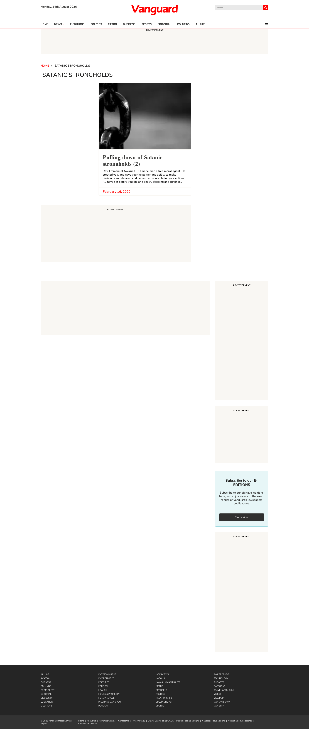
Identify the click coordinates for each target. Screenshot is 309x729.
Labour (160, 678)
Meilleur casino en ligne (187, 720)
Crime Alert (47, 690)
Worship (219, 705)
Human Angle (106, 697)
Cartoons (219, 686)
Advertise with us (107, 720)
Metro (112, 24)
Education (47, 701)
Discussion (47, 697)
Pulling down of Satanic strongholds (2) (132, 159)
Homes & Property (108, 694)
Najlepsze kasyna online (213, 720)
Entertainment (107, 674)
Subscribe (241, 517)
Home (44, 24)
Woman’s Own (222, 701)
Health (102, 690)
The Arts (219, 682)
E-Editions (46, 705)
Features (103, 682)
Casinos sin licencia (87, 723)
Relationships (164, 697)
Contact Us (123, 720)
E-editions (77, 24)
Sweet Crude (221, 674)
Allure (45, 674)
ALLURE (200, 24)
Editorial (164, 24)
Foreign (103, 686)
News (58, 24)
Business (129, 24)
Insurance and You (109, 701)
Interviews (162, 674)
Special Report (165, 701)
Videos (217, 694)
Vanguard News (154, 10)
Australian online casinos (240, 720)
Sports (146, 24)
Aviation (45, 678)
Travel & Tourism (224, 690)
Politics (96, 24)
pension (103, 705)
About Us (91, 720)
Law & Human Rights (168, 682)
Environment (106, 678)
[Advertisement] (241, 341)
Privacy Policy (138, 720)
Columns (183, 24)
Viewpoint (220, 697)
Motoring (161, 690)
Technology (221, 678)
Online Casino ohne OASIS (161, 720)
